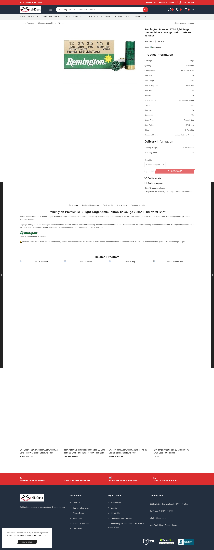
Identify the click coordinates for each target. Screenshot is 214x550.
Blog (39, 2)
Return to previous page (184, 23)
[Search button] (145, 9)
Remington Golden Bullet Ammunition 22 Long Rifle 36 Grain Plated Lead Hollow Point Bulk (84, 451)
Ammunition (33, 17)
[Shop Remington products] (29, 233)
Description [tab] (73, 205)
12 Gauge (61, 23)
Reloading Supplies (52, 17)
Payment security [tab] (138, 205)
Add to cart (176, 171)
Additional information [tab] (90, 205)
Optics (109, 17)
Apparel (118, 17)
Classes (138, 17)
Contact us (31, 2)
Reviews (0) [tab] (108, 205)
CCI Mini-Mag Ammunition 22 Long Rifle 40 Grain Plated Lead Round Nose (128, 451)
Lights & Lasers (95, 17)
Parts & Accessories (75, 17)
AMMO (22, 17)
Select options (37, 354)
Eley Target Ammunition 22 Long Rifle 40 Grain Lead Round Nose (171, 451)
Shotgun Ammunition (46, 23)
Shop (22, 2)
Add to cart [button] (171, 354)
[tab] (73, 205)
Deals (128, 17)
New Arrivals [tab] (122, 205)
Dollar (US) (150, 2)
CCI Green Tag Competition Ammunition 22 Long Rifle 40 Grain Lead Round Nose (39, 451)
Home (22, 23)
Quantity (148, 160)
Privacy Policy (42, 535)
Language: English (166, 2)
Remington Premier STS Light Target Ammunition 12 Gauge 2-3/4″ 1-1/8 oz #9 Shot (107, 212)
